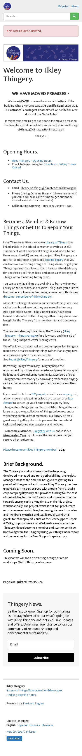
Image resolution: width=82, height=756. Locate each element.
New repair (14, 738)
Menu (74, 6)
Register (63, 6)
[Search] (74, 16)
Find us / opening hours (21, 694)
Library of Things (56, 242)
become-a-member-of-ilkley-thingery (27, 296)
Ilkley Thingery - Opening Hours (32, 160)
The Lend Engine (33, 703)
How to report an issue (21, 731)
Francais (35, 725)
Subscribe (41, 658)
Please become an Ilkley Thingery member (29, 449)
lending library (53, 259)
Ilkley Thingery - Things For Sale (36, 333)
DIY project (38, 394)
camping (66, 394)
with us (45, 431)
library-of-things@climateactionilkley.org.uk (34, 690)
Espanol (22, 725)
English (11, 725)
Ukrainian (48, 725)
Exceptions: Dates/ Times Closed (44, 166)
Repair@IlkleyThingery (23, 359)
